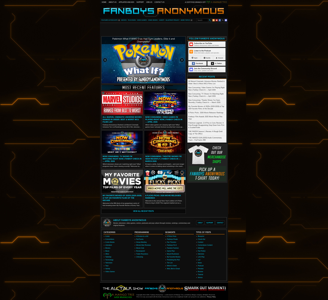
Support (140, 2)
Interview (201, 254)
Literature (108, 245)
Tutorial (200, 274)
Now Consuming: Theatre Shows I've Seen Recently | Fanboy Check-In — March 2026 (163, 158)
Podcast (200, 266)
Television (108, 263)
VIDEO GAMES (142, 20)
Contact (220, 223)
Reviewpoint (140, 251)
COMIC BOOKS (153, 20)
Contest (200, 242)
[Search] (210, 20)
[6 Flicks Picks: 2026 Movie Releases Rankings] (165, 181)
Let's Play (201, 257)
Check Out (201, 239)
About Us (112, 2)
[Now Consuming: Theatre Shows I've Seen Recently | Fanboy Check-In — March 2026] (165, 142)
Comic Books (110, 242)
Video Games (110, 271)
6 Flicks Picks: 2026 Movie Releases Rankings (163, 196)
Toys (107, 266)
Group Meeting (141, 242)
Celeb (107, 236)
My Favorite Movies (173, 257)
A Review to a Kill (142, 236)
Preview (200, 269)
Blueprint (201, 236)
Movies (107, 248)
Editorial (201, 248)
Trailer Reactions (142, 254)
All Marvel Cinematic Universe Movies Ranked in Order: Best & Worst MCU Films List (122, 119)
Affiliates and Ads (126, 2)
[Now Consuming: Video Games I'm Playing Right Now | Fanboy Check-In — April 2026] (165, 103)
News (200, 263)
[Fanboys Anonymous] (164, 11)
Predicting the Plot (173, 260)
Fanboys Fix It (172, 245)
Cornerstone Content (205, 245)
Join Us (149, 2)
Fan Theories (171, 242)
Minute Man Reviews (143, 245)
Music (107, 251)
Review (200, 271)
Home (104, 2)
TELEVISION (132, 20)
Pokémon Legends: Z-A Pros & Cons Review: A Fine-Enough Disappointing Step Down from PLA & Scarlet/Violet (206, 125)
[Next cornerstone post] (182, 60)
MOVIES (124, 20)
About (200, 223)
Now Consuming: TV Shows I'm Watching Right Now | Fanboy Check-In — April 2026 (122, 158)
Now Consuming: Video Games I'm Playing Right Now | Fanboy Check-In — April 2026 (163, 119)
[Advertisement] (164, 29)
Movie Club (140, 248)
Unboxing (139, 257)
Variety (107, 269)
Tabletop (108, 257)
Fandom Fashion (173, 248)
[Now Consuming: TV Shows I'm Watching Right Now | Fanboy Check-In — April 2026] (122, 142)
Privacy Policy (211, 297)
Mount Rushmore (173, 254)
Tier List (169, 263)
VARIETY (161, 20)
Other (107, 254)
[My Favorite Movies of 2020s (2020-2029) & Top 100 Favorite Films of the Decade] (122, 181)
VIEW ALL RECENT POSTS (143, 211)
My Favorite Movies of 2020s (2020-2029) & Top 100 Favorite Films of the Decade (122, 197)
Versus (200, 277)
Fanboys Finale (172, 239)
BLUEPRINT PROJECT (172, 20)
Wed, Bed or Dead (173, 269)
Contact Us (159, 2)
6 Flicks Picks (171, 236)
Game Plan (171, 251)
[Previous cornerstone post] (105, 60)
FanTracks (140, 239)
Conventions (109, 239)
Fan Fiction (202, 251)
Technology (109, 260)
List (199, 260)
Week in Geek (172, 266)
